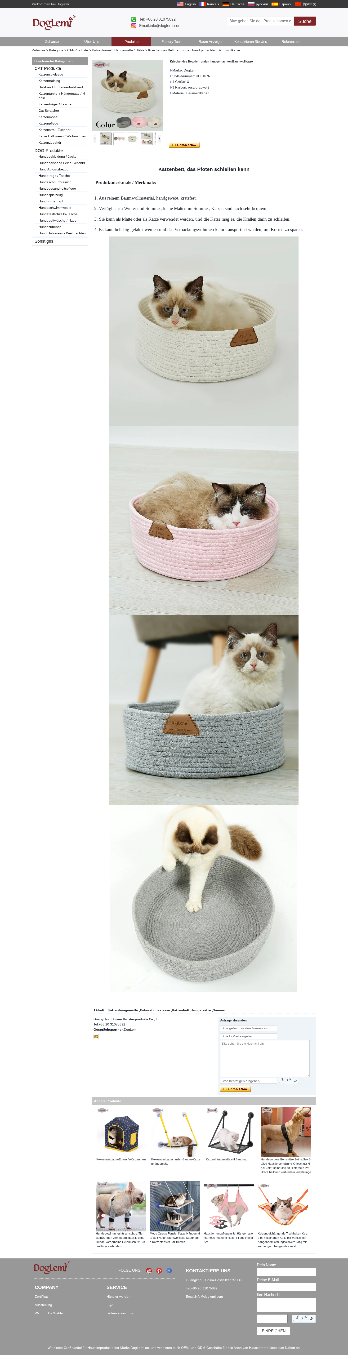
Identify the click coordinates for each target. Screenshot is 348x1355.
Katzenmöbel (48, 117)
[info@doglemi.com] (96, 1036)
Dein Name (266, 1265)
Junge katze (201, 1010)
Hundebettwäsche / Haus (57, 220)
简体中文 (309, 4)
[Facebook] (169, 1270)
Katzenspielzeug (51, 74)
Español (285, 4)
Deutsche (237, 4)
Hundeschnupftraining (55, 182)
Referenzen (290, 42)
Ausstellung (43, 1305)
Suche (305, 21)
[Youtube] (149, 1270)
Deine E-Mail (268, 1280)
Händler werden (118, 1296)
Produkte (131, 42)
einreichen (274, 1331)
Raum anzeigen (211, 42)
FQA (110, 1305)
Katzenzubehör (50, 142)
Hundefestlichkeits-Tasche (58, 214)
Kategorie (56, 50)
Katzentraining (49, 81)
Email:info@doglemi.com (160, 26)
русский (262, 4)
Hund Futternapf (51, 201)
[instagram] (159, 1270)
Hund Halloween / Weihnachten (62, 233)
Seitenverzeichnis (120, 1313)
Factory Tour (171, 42)
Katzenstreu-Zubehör (55, 130)
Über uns (91, 42)
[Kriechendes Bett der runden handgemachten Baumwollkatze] (127, 95)
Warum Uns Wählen (50, 1313)
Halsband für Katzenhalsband (61, 87)
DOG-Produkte (49, 150)
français (213, 4)
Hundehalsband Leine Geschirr (62, 163)
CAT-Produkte (77, 50)
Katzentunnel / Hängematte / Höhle (118, 50)
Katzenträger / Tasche (55, 104)
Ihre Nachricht (268, 1295)
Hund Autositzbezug (53, 169)
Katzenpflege (48, 123)
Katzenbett (180, 1010)
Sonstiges (44, 241)
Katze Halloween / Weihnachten (62, 136)
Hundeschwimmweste (55, 207)
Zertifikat (41, 1296)
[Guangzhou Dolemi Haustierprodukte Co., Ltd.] (54, 22)
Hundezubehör (50, 227)
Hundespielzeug (51, 195)
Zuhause (52, 42)
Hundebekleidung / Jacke (57, 156)
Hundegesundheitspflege (57, 188)
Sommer (219, 1010)
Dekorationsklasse (155, 1010)
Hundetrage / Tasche (54, 176)
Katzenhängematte (123, 1010)
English (190, 4)
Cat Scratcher (49, 110)
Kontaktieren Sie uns (250, 42)
